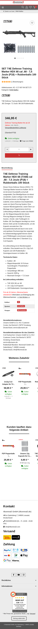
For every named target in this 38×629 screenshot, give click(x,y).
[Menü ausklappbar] (2, 7)
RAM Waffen (13, 90)
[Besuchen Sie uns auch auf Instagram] (23, 575)
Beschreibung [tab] (7, 168)
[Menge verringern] (7, 149)
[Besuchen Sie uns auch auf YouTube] (19, 575)
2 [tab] (17, 58)
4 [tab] (21, 58)
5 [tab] (23, 58)
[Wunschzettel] (30, 7)
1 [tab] (15, 58)
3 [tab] (19, 58)
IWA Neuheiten (22, 310)
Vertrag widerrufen (19, 618)
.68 (18, 302)
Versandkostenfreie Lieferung (15, 128)
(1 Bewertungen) (17, 82)
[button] (23, 7)
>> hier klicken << (23, 297)
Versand (32, 613)
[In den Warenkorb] (3, 18)
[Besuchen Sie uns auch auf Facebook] (14, 575)
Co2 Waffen (21, 306)
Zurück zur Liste (9, 11)
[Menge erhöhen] (30, 149)
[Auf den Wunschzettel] (32, 23)
